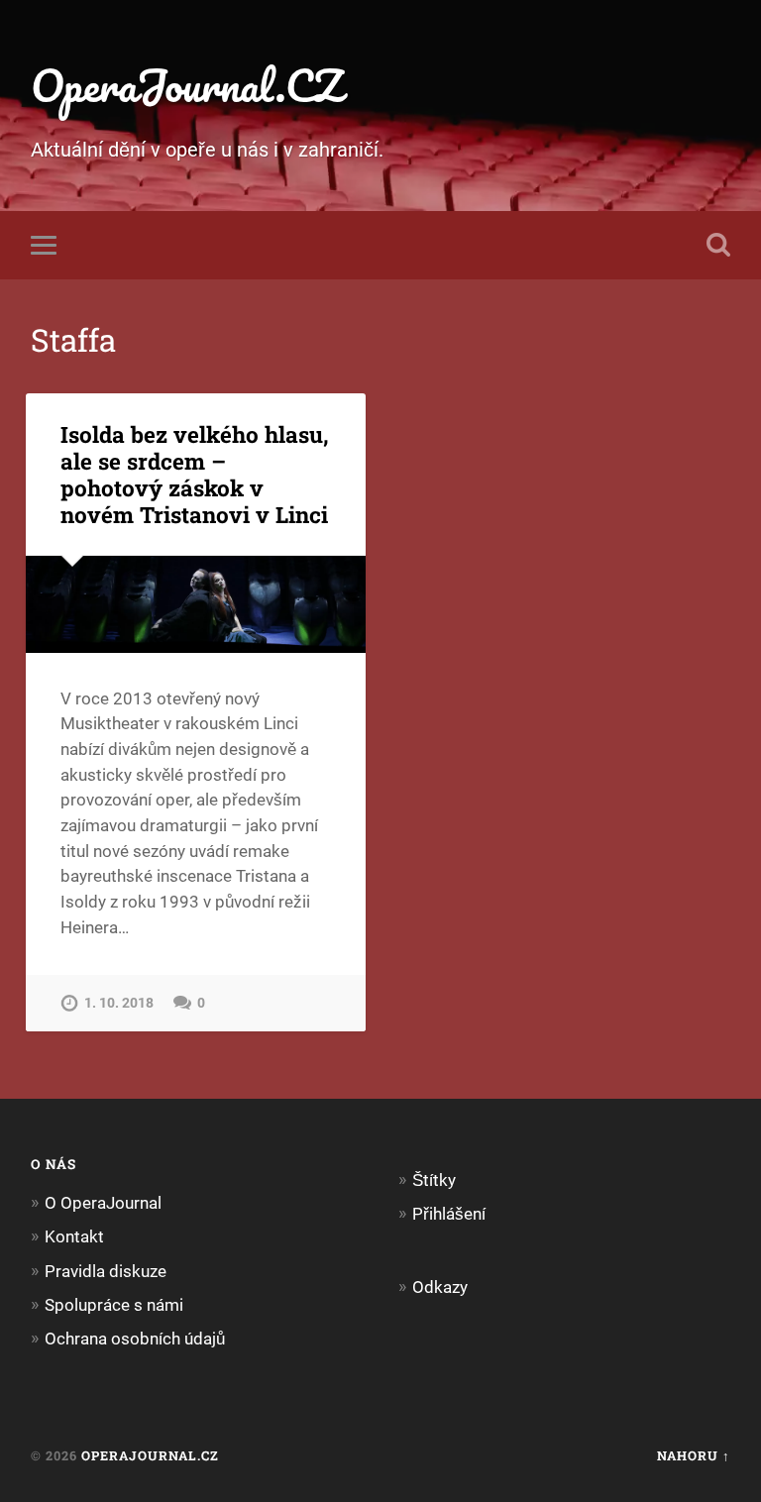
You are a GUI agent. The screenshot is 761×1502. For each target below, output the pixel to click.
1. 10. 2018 (119, 1003)
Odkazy (440, 1287)
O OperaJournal (103, 1203)
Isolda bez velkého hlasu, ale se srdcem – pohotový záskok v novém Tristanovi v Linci (194, 474)
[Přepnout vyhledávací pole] (718, 244)
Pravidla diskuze (105, 1271)
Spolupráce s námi (114, 1305)
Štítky (434, 1180)
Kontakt (74, 1236)
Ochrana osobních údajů (135, 1338)
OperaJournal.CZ (187, 85)
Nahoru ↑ (693, 1455)
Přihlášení (449, 1214)
